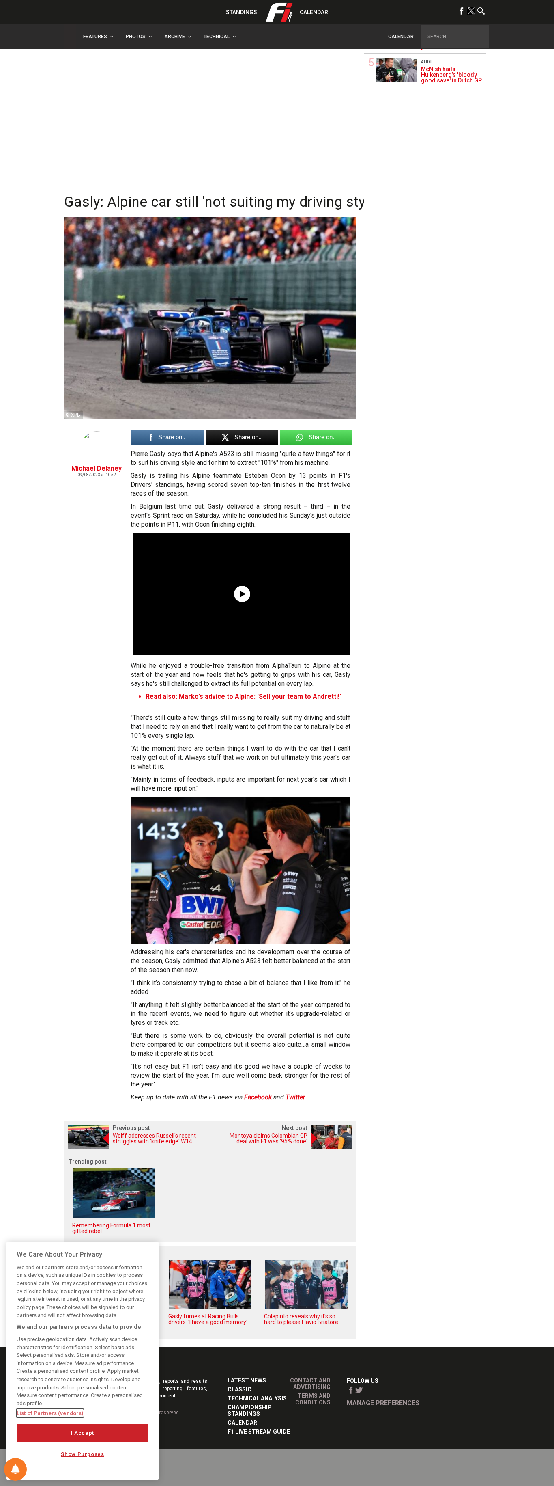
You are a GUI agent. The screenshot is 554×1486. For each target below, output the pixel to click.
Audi (426, 62)
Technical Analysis (257, 1398)
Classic (239, 1389)
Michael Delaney (96, 468)
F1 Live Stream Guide (259, 1431)
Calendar (314, 12)
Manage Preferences (383, 1403)
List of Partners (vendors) (50, 1413)
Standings (241, 12)
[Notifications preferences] (15, 1469)
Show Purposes (82, 1454)
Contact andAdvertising (310, 1383)
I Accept (82, 1433)
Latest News (247, 1380)
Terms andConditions (313, 1399)
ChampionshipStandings (250, 1410)
